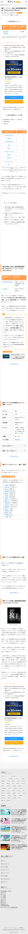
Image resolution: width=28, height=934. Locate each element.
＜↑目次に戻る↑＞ (14, 364)
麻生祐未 (9, 800)
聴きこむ (3, 860)
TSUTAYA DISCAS (8, 282)
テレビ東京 (3, 897)
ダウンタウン (4, 778)
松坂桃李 (3, 790)
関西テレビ (3, 900)
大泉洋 (12, 783)
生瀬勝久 (14, 793)
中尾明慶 (10, 778)
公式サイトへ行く (14, 101)
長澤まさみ (3, 798)
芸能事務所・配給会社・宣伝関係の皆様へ (11, 929)
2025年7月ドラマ (5, 776)
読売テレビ (3, 902)
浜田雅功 (9, 793)
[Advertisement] (14, 245)
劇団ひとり (7, 501)
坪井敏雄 (7, 514)
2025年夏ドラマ (14, 776)
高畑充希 (3, 800)
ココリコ (21, 776)
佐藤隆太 (3, 781)
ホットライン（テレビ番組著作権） (9, 907)
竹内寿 (6, 497)
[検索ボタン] (1, 1)
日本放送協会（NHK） (6, 891)
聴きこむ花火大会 (5, 879)
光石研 (8, 781)
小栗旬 (2, 785)
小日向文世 (23, 783)
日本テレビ (3, 892)
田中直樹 (24, 793)
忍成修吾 (7, 491)
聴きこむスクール (5, 864)
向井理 (18, 781)
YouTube (5, 289)
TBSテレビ (3, 894)
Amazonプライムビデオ (9, 151)
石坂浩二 (7, 499)
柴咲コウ (24, 790)
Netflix (9, 154)
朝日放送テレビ (4, 904)
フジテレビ (3, 899)
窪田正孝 (9, 795)
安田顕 (17, 783)
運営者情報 (21, 927)
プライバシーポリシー (13, 927)
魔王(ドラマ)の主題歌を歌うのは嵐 (14, 219)
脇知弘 (6, 493)
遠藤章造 (21, 795)
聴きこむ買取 (4, 876)
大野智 (6, 485)
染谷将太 (19, 790)
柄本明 (13, 790)
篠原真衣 (7, 507)
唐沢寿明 (23, 781)
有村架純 (15, 788)
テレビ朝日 (3, 896)
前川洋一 (7, 509)
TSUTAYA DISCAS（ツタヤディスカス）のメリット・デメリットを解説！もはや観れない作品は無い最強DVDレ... (18, 356)
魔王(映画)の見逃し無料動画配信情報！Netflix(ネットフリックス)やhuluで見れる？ (14, 208)
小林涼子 (7, 505)
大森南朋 (8, 783)
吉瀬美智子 (7, 503)
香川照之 (20, 798)
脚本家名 (7, 510)
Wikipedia (17, 439)
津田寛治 (3, 793)
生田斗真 (7, 487)
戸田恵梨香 (3, 788)
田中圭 (6, 489)
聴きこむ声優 (4, 867)
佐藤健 (23, 778)
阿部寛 (9, 798)
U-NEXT (9, 138)
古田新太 (13, 781)
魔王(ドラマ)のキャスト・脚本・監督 (15, 217)
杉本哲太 (21, 788)
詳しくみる (14, 97)
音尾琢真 (14, 798)
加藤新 (6, 513)
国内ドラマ (19, 12)
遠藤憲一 (15, 795)
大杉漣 (2, 783)
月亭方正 (9, 788)
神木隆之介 (3, 795)
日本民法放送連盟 (5, 905)
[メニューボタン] (26, 1)
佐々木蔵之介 (17, 778)
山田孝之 (20, 785)
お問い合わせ (22, 929)
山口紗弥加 (8, 785)
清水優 (6, 495)
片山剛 (6, 516)
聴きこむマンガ (5, 870)
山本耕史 (14, 785)
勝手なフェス (4, 882)
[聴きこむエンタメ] (14, 1)
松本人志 (9, 790)
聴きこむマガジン (5, 873)
